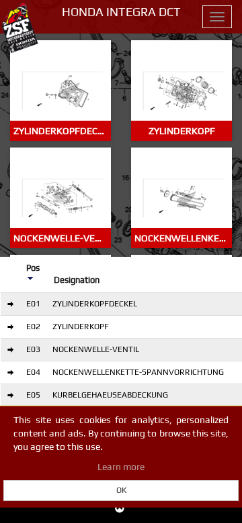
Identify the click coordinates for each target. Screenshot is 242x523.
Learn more (121, 466)
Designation (76, 280)
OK (121, 490)
